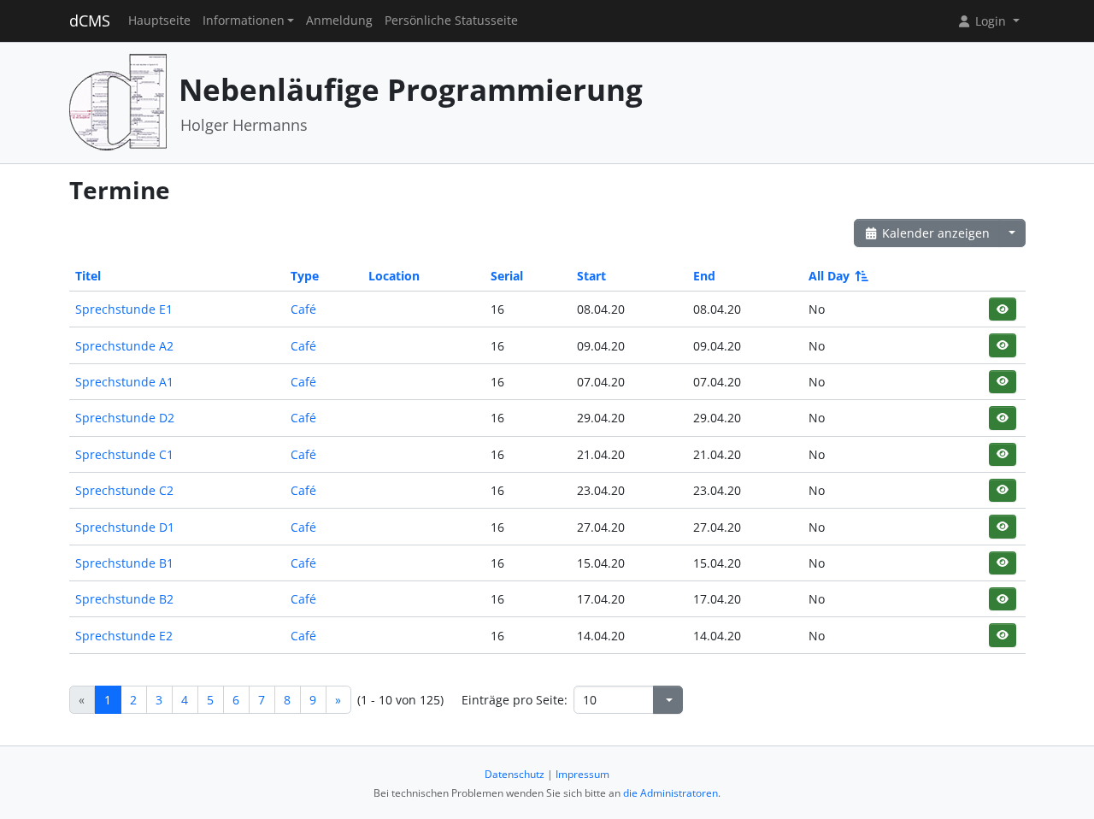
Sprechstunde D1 (124, 527)
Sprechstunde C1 (124, 454)
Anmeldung (339, 20)
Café (303, 309)
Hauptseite (159, 20)
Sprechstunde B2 (124, 599)
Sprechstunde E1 (124, 309)
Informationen (244, 20)
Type (305, 276)
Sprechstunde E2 (124, 636)
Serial (507, 276)
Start (591, 276)
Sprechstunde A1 (124, 382)
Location (394, 276)
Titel (88, 276)
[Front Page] (118, 101)
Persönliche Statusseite (451, 20)
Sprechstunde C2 (124, 490)
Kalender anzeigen (934, 233)
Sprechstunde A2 (124, 346)
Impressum (582, 774)
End (704, 276)
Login (990, 21)
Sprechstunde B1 (124, 563)
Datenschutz (514, 774)
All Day (829, 276)
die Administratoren (670, 793)
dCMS (89, 20)
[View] (1002, 309)
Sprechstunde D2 (124, 418)
